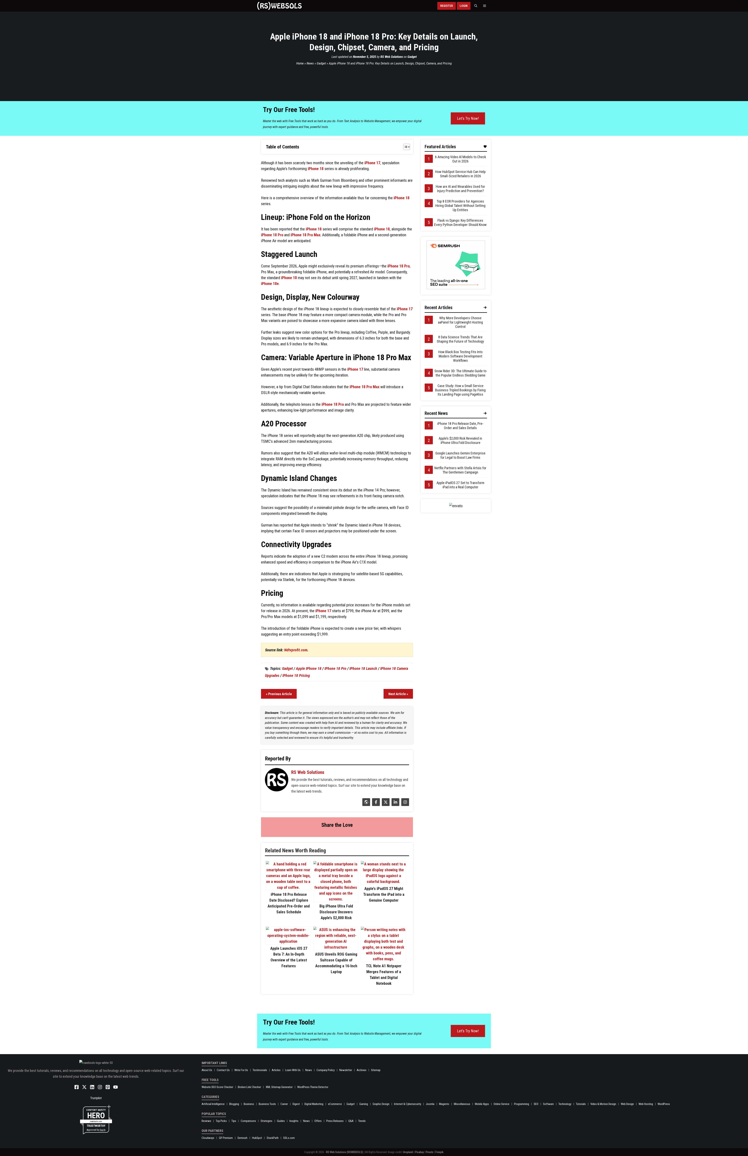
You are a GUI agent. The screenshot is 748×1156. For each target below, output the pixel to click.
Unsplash (408, 1152)
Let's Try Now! (468, 118)
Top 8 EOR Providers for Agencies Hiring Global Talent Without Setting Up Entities (460, 205)
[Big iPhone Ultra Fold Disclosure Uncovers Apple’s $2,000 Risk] (335, 899)
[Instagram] (404, 804)
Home (300, 63)
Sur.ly (102, 1129)
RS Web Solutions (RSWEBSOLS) (344, 1152)
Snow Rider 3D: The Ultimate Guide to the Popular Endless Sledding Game (460, 373)
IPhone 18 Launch (363, 668)
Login (464, 6)
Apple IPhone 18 (308, 668)
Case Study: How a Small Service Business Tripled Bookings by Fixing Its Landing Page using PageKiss (460, 390)
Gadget (412, 57)
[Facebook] (375, 804)
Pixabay (419, 1152)
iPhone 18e (270, 283)
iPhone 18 (316, 168)
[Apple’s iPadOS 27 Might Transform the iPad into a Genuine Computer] (383, 881)
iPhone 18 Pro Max (305, 235)
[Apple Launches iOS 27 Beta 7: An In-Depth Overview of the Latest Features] (288, 941)
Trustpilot (96, 1098)
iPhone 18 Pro (272, 235)
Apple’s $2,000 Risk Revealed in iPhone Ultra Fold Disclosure (460, 440)
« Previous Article (279, 694)
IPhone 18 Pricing (296, 675)
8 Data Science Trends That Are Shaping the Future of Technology (460, 339)
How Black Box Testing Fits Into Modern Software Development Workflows (460, 356)
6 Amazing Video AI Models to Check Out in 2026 (460, 159)
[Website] (365, 804)
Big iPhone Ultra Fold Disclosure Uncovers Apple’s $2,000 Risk (336, 912)
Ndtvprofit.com (295, 650)
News (310, 63)
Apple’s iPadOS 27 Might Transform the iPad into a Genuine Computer (383, 894)
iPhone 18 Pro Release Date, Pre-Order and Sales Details (460, 425)
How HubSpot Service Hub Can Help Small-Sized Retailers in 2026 (460, 174)
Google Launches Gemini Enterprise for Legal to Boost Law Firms (460, 455)
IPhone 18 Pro (335, 668)
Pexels (429, 1152)
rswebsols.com (96, 1121)
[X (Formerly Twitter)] (385, 804)
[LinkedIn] (395, 804)
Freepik (439, 1152)
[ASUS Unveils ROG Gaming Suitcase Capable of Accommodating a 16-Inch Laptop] (335, 947)
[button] (475, 6)
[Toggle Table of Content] (404, 147)
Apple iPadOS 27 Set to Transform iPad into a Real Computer (460, 485)
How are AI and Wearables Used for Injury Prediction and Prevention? (460, 188)
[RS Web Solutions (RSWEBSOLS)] (279, 6)
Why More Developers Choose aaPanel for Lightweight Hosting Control (460, 322)
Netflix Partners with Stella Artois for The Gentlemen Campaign (460, 470)
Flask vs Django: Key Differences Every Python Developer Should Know (460, 222)
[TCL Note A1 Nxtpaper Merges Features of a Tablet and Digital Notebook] (383, 959)
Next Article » (398, 694)
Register (446, 6)
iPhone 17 (372, 162)
